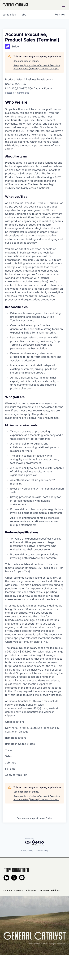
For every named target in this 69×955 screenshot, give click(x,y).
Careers (18, 890)
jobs (23, 14)
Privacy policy (27, 850)
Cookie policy (42, 850)
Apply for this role (16, 774)
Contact (8, 890)
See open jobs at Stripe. (26, 61)
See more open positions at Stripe (34, 818)
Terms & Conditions (49, 890)
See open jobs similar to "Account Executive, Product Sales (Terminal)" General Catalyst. (36, 67)
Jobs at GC (31, 890)
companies (9, 14)
